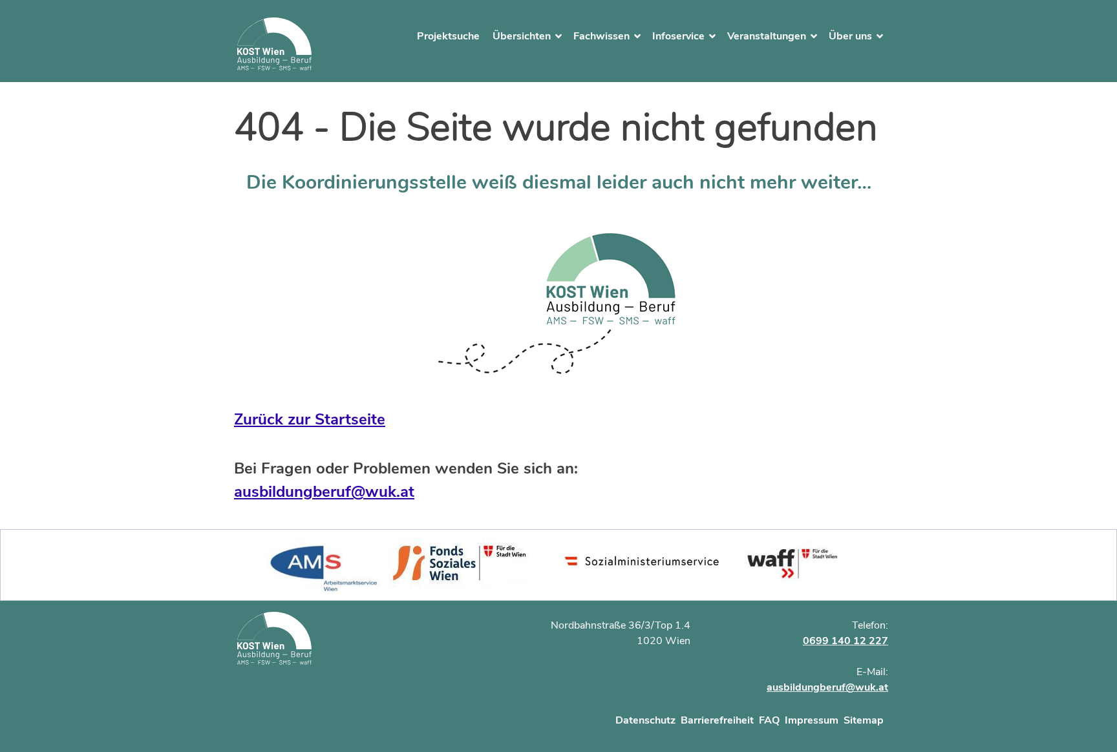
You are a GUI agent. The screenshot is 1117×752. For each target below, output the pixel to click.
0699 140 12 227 (845, 641)
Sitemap (864, 720)
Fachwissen (601, 36)
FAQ (769, 720)
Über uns (850, 36)
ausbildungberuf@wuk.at (324, 491)
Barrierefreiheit (717, 720)
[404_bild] (559, 304)
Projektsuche (448, 36)
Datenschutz (645, 720)
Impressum (811, 720)
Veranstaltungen (766, 36)
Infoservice (678, 36)
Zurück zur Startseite (309, 419)
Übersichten (522, 36)
